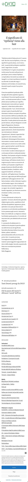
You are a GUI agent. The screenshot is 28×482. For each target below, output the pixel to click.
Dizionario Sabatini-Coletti (9, 412)
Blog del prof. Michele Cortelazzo (10, 381)
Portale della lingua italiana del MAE (11, 366)
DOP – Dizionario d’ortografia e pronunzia (13, 415)
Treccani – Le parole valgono (9, 372)
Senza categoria (6, 330)
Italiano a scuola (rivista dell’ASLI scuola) (12, 389)
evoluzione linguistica (14, 267)
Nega (14, 472)
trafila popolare (6, 271)
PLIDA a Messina (6, 361)
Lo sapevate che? (6, 324)
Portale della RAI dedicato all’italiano (11, 369)
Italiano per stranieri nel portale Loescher (12, 392)
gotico (22, 267)
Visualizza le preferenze (14, 476)
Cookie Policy (8, 479)
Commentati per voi (7, 308)
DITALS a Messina (6, 364)
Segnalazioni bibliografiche (9, 327)
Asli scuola (4, 353)
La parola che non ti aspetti (18, 49)
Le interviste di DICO (7, 322)
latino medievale (20, 269)
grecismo (4, 269)
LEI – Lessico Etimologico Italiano (10, 433)
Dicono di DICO (6, 313)
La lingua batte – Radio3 (8, 384)
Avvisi (3, 305)
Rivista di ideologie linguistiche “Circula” (12, 400)
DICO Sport (5, 311)
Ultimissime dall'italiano (8, 335)
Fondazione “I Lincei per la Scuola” (10, 358)
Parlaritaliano (5, 443)
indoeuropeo (11, 269)
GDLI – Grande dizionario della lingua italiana (14, 418)
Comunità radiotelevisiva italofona (11, 356)
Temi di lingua (5, 332)
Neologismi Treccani (7, 440)
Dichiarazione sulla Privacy (16, 479)
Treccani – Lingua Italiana (8, 375)
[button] (25, 453)
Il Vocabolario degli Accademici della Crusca (13, 430)
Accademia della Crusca (8, 345)
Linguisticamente (6, 395)
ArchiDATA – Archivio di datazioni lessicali (13, 410)
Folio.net (4, 387)
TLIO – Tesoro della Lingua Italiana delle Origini (14, 446)
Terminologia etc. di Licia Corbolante (11, 403)
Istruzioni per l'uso (6, 316)
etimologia (5, 267)
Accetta (14, 467)
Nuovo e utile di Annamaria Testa (10, 398)
